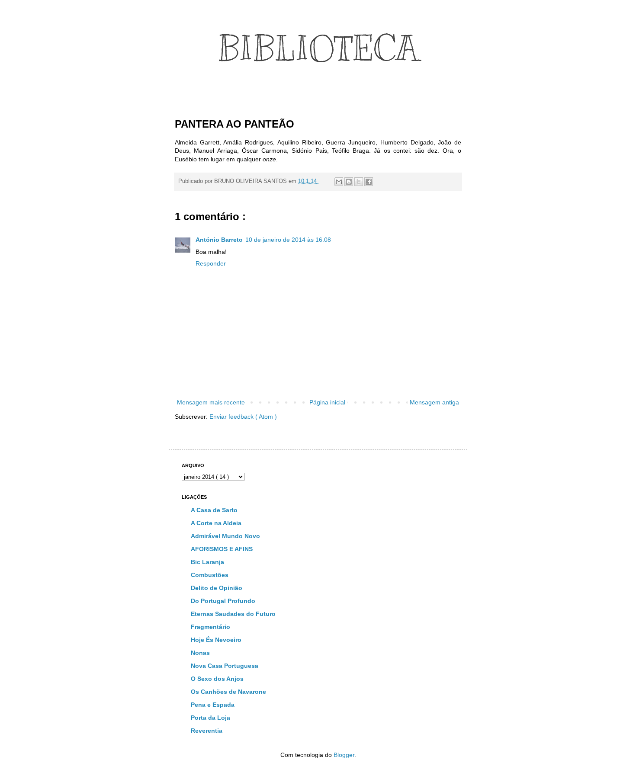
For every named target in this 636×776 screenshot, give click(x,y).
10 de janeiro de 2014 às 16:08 (288, 239)
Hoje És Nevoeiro (216, 639)
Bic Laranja (207, 561)
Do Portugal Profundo (223, 600)
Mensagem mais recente (211, 402)
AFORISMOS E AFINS (222, 548)
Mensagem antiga (434, 402)
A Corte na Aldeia (216, 522)
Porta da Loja (210, 717)
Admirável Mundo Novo (225, 535)
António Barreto (219, 239)
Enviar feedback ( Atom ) (243, 416)
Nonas (200, 652)
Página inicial (327, 402)
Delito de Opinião (216, 587)
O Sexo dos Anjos (217, 678)
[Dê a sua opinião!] (348, 181)
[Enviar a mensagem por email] (338, 181)
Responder (211, 263)
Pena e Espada (212, 704)
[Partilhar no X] (358, 181)
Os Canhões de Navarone (228, 691)
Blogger (344, 754)
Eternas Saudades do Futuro (233, 613)
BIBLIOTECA (318, 48)
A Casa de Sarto (214, 510)
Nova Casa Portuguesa (224, 665)
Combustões (209, 574)
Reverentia (206, 730)
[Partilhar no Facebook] (368, 181)
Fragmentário (210, 626)
